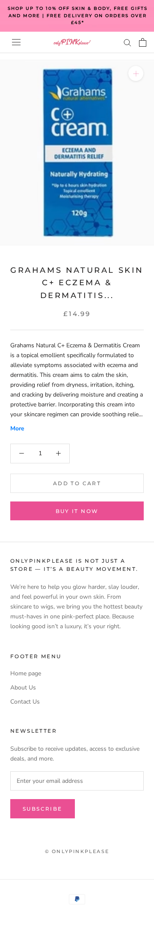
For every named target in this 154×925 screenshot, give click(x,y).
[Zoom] (135, 73)
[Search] (127, 42)
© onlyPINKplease (77, 851)
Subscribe (42, 809)
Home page (25, 673)
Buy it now (77, 511)
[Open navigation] (16, 42)
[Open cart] (142, 42)
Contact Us (25, 702)
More (17, 428)
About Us (23, 687)
